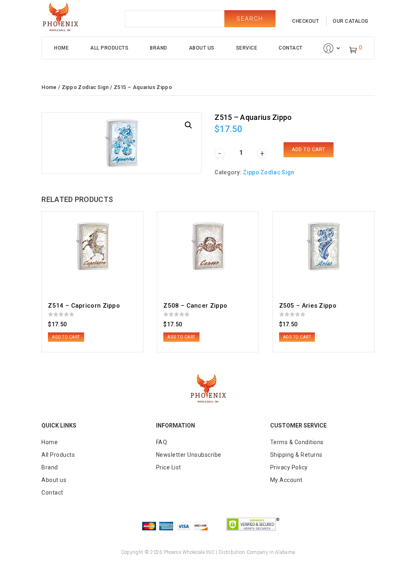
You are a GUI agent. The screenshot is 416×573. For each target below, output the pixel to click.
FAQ (161, 442)
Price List (168, 467)
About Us (201, 48)
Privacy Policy (289, 467)
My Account (286, 480)
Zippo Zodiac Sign (85, 87)
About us (53, 480)
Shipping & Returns (296, 454)
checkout (305, 21)
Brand (158, 48)
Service (247, 48)
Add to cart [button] (66, 337)
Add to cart (308, 149)
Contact (291, 48)
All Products (109, 48)
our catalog (350, 21)
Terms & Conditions (297, 442)
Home (61, 48)
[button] (188, 125)
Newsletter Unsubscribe (188, 454)
